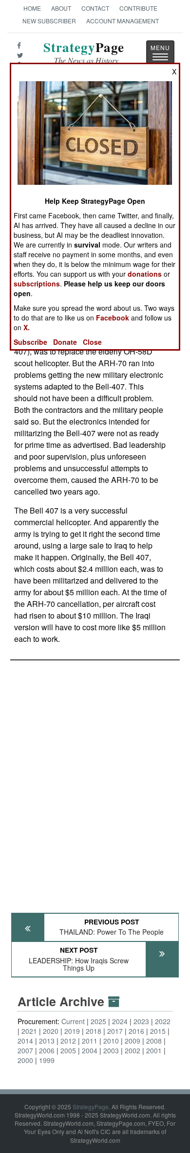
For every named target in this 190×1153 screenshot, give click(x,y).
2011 (89, 1041)
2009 (132, 1041)
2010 (111, 1041)
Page (83, 52)
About (61, 8)
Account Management (122, 21)
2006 (47, 1050)
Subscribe (30, 342)
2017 (115, 1031)
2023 (141, 1021)
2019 (72, 1031)
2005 (68, 1050)
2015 (158, 1031)
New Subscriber (49, 21)
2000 (25, 1060)
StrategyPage (91, 1106)
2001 (154, 1050)
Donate (65, 342)
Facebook (112, 317)
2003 (111, 1050)
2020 (50, 1031)
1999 (47, 1060)
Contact (95, 8)
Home (32, 8)
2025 (98, 1021)
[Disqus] (95, 782)
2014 (25, 1041)
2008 (154, 1041)
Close (92, 342)
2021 (29, 1031)
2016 (136, 1031)
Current (73, 1021)
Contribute (138, 8)
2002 (132, 1050)
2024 (120, 1021)
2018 (93, 1031)
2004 (89, 1050)
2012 (68, 1041)
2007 (25, 1050)
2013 (47, 1041)
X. (26, 327)
